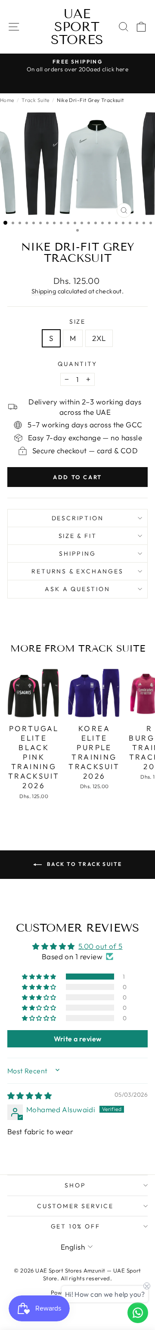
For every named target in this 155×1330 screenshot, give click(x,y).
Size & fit (78, 536)
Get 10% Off (75, 1226)
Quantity (77, 364)
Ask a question (77, 589)
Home (7, 100)
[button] (39, 977)
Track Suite (36, 100)
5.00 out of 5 (100, 946)
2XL (98, 338)
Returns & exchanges (77, 571)
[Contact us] (137, 1312)
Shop (75, 1185)
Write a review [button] (78, 1038)
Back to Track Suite (83, 864)
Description (78, 518)
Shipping (43, 291)
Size (77, 321)
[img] (29, 1095)
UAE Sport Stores (77, 27)
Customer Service (75, 1206)
